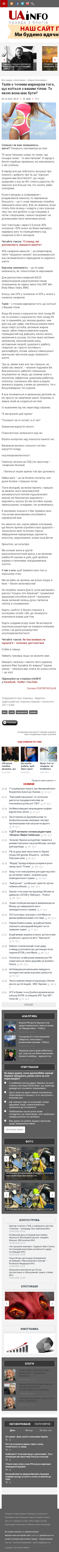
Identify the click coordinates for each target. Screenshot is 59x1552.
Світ (16, 1517)
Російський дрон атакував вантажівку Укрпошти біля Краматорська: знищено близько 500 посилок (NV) (29, 1238)
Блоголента (21, 1524)
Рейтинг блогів (34, 1524)
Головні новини (19, 1514)
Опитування (29, 1067)
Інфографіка (29, 1329)
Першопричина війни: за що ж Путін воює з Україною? (36, 1399)
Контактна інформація (22, 1542)
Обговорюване (20, 1424)
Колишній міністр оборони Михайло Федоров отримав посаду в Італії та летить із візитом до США (28, 1476)
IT (11, 1521)
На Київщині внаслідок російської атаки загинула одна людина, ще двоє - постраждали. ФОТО (30, 1175)
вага (5, 712)
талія (11, 712)
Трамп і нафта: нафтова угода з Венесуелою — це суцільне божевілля (34, 1373)
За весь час (45, 1430)
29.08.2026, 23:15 (17, 1243)
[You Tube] (27, 4)
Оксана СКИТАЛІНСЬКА (41, 688)
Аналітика (29, 1016)
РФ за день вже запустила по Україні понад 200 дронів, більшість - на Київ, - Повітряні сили (30, 854)
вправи (33, 712)
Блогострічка (29, 1220)
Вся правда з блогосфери (13, 80)
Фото (29, 1141)
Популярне (42, 1424)
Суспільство (41, 1514)
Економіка (9, 1517)
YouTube (32, 682)
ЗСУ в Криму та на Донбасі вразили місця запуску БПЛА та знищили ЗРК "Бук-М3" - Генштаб (31, 995)
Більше (29, 1004)
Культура (24, 1517)
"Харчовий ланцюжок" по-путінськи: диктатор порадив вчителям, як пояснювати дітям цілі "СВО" (28, 800)
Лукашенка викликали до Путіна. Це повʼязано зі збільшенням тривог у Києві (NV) (31, 1272)
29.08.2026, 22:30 (17, 1278)
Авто (7, 1521)
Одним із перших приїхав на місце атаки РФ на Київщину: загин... (17, 66)
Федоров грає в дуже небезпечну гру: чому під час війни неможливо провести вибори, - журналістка (36, 1053)
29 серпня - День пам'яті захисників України (26, 1437)
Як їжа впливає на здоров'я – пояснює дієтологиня (23, 641)
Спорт (25, 1521)
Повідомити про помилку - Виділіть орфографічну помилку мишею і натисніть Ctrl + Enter (28, 702)
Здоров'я (17, 1521)
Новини (28, 784)
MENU (4, 3)
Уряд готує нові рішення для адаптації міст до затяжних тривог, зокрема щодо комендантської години (32, 874)
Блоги (29, 1363)
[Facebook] (16, 4)
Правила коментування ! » (44, 780)
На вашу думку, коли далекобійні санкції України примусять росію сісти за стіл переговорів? (28, 1076)
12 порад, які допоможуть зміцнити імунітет (22, 243)
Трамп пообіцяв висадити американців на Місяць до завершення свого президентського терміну (32, 906)
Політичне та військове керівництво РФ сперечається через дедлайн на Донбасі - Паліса (32, 961)
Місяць (29, 1430)
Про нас (8, 1542)
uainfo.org (35, 1535)
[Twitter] (22, 4)
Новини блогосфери (37, 80)
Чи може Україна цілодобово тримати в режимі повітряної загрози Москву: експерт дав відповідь (32, 843)
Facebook (9, 682)
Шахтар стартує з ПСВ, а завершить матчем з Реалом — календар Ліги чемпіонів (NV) (31, 1227)
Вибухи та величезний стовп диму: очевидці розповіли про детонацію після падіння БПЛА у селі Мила (31, 949)
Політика (31, 1514)
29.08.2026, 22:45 (17, 1266)
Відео (37, 1521)
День (12, 1430)
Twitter (21, 682)
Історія (38, 1517)
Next (55, 60)
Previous (3, 60)
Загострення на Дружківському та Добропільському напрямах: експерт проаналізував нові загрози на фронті (29, 820)
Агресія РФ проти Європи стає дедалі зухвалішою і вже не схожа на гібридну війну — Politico (36, 1026)
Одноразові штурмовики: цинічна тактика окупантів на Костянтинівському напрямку (35, 1387)
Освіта (46, 1517)
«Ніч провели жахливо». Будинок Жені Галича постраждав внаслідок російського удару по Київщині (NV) (32, 1249)
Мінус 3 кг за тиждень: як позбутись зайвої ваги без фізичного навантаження (48, 770)
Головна (8, 1514)
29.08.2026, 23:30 (17, 1231)
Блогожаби (29, 1286)
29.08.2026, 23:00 (17, 1254)
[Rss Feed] (11, 4)
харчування (22, 712)
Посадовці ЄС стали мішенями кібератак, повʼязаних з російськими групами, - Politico (34, 1039)
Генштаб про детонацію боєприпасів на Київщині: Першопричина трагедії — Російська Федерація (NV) (28, 1261)
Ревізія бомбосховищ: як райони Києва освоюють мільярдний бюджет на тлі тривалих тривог (30, 926)
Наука (31, 1517)
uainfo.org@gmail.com (41, 1542)
